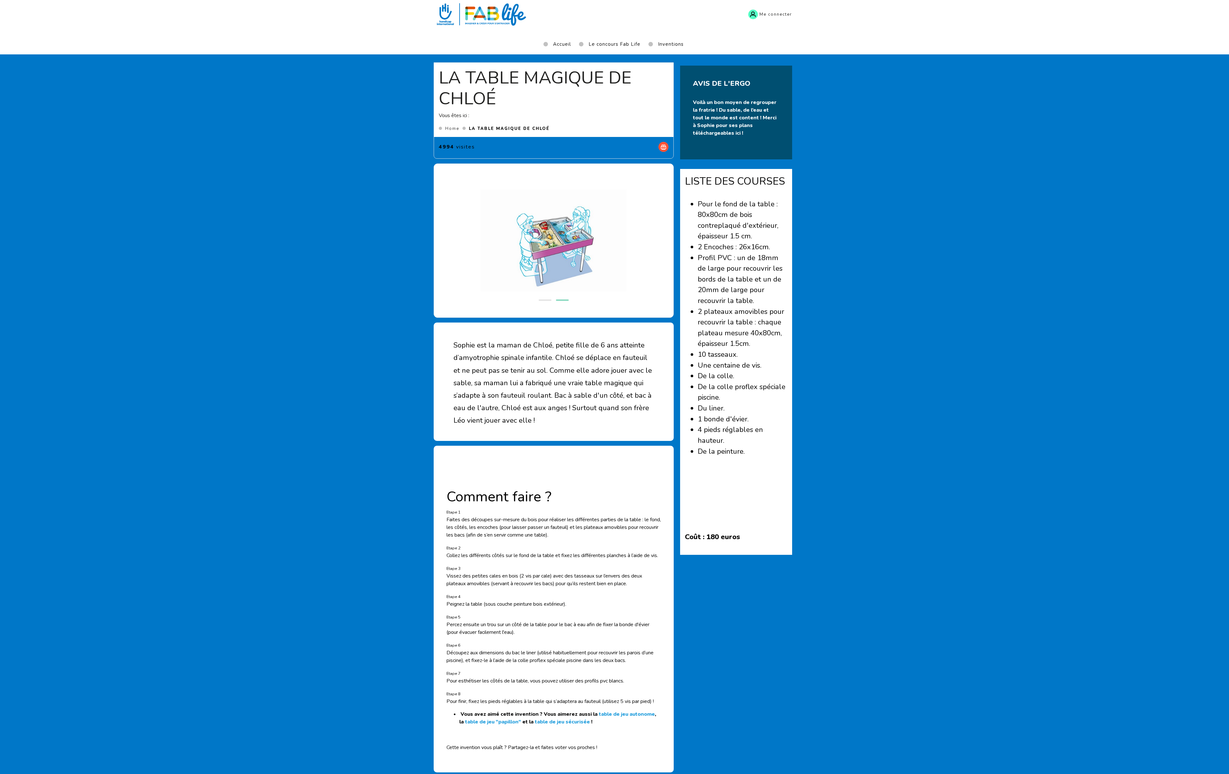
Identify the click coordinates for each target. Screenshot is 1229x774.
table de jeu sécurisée (562, 721)
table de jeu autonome (627, 714)
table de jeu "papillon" (493, 721)
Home (452, 129)
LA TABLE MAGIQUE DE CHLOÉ (509, 129)
